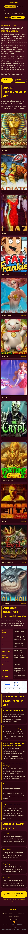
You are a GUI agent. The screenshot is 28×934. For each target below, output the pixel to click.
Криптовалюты (21, 10)
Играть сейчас (6, 80)
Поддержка (20, 6)
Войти (6, 17)
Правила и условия (21, 913)
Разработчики (6, 10)
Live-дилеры (14, 13)
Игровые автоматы (10, 6)
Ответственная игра (14, 919)
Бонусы (7, 13)
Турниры (21, 13)
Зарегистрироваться (17, 17)
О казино (14, 10)
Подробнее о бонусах (18, 80)
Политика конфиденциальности (14, 916)
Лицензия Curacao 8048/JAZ (8, 913)
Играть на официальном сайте (15, 894)
